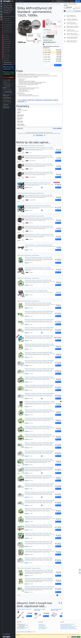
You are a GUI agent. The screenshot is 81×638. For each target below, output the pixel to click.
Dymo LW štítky (7, 53)
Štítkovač (8, 77)
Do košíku (29, 616)
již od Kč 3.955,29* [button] (58, 452)
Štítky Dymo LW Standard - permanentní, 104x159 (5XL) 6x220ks (38, 558)
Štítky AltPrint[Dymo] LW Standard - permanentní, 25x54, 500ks (38, 164)
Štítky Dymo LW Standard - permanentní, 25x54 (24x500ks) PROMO (39, 327)
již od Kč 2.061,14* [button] (58, 370)
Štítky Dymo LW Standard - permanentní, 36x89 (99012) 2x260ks (38, 410)
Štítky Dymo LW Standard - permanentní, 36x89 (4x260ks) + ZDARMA (39, 401)
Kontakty (27, 627)
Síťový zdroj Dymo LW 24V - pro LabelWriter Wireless (36, 290)
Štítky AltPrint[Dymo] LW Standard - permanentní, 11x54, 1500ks (39, 147)
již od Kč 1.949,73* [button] (58, 485)
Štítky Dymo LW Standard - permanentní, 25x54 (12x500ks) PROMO (39, 319)
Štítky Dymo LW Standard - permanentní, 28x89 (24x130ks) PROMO (39, 368)
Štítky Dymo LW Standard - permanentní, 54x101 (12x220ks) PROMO (39, 492)
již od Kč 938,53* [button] (58, 526)
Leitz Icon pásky (7, 56)
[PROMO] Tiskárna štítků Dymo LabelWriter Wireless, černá (37, 182)
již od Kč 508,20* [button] (58, 534)
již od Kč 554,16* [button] (58, 419)
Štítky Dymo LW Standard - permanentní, (28, 255)
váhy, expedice (6, 58)
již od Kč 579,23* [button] (58, 518)
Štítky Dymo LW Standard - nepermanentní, (29, 568)
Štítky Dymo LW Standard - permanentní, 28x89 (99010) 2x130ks (38, 352)
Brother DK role (7, 39)
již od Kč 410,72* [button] (58, 477)
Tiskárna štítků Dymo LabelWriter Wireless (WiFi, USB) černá (38, 205)
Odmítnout (74, 636)
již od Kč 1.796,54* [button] (58, 320)
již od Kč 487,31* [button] (58, 411)
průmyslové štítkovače (8, 28)
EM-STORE (25, 631)
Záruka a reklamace (42, 628)
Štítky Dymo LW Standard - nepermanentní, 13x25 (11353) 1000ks (39, 570)
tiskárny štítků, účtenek (8, 31)
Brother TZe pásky (7, 43)
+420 (7, 633)
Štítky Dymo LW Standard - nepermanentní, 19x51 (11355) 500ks (38, 578)
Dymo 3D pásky (7, 45)
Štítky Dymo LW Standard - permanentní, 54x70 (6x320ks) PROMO (39, 442)
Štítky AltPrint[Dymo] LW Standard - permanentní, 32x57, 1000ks (39, 172)
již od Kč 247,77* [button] (58, 281)
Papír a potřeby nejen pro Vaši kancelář (67, 624)
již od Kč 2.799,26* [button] (58, 468)
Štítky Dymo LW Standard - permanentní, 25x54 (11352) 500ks (38, 303)
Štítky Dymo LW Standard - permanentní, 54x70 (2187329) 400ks (38, 459)
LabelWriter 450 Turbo (38, 100)
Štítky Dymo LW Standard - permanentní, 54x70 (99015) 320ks (38, 434)
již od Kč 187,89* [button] (58, 571)
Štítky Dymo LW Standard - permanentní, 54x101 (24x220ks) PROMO (39, 500)
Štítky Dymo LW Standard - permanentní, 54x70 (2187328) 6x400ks (39, 467)
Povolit (79, 636)
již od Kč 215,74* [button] (58, 304)
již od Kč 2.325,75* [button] (58, 386)
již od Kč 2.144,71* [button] (58, 542)
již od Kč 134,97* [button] (58, 345)
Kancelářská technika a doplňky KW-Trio (67, 627)
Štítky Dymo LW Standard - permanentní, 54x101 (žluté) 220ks (38, 508)
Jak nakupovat (41, 624)
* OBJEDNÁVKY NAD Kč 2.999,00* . (8, 68)
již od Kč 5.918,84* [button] (58, 501)
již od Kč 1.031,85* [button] (58, 312)
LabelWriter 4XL (55, 100)
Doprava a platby (42, 626)
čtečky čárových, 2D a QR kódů (9, 16)
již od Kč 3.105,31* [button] (58, 329)
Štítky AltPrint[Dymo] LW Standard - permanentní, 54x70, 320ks (38, 218)
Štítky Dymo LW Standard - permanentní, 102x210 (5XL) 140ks (38, 533)
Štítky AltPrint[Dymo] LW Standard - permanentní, (31, 145)
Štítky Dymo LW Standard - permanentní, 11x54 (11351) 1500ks (38, 257)
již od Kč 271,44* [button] (58, 378)
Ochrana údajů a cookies (43, 627)
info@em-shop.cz (7, 635)
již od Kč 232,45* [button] (58, 579)
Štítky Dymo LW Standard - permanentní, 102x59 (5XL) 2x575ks (38, 525)
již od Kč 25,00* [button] (58, 246)
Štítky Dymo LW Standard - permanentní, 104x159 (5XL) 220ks (38, 549)
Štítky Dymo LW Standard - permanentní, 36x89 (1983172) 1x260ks (39, 377)
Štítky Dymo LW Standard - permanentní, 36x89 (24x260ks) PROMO (39, 393)
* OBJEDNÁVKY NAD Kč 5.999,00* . (8, 73)
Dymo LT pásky (6, 51)
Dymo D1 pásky (7, 47)
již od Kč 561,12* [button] (58, 460)
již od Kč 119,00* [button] (58, 219)
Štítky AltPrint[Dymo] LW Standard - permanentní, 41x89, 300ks (38, 195)
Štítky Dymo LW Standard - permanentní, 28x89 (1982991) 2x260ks (39, 336)
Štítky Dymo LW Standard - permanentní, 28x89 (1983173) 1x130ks (39, 344)
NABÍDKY (20, 128)
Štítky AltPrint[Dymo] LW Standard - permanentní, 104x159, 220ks (39, 234)
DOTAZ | (57, 128)
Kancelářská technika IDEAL (72, 628)
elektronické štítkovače (8, 24)
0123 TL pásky (6, 35)
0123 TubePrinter (7, 37)
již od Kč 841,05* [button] (58, 258)
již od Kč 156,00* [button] (58, 173)
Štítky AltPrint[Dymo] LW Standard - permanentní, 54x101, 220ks (39, 226)
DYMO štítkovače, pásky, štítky (65, 625)
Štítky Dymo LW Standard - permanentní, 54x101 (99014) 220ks (38, 475)
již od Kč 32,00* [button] (58, 157)
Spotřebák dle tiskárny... (8, 3)
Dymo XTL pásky (7, 55)
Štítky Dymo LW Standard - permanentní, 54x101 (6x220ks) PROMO (39, 484)
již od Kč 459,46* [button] (58, 427)
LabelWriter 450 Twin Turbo (47, 100)
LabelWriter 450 (24, 100)
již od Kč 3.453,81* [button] (58, 493)
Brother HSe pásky (7, 41)
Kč (52, 1)
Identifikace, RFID (63, 628)
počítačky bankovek (7, 20)
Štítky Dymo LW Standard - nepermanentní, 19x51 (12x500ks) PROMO (40, 586)
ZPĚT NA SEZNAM (39, 135)
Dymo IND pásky (7, 49)
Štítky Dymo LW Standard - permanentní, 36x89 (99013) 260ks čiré (39, 418)
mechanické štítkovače (8, 26)
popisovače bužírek (7, 30)
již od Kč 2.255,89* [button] (58, 444)
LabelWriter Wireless (21, 101)
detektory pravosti (7, 18)
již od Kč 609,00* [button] (58, 403)
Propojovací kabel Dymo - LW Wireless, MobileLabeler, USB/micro (39, 245)
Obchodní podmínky (42, 625)
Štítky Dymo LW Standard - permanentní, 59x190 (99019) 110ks (38, 516)
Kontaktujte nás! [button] (77, 8)
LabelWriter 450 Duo (31, 100)
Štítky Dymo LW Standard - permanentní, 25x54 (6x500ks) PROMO (39, 311)
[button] (50, 31)
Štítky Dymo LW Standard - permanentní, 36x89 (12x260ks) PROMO (39, 385)
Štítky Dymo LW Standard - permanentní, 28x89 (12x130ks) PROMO (39, 360)
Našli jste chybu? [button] (32, 631)
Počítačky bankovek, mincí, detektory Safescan (68, 626)
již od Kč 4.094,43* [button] (58, 394)
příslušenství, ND (7, 60)
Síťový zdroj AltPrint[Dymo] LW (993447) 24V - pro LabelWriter (38, 268)
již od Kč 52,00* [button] (58, 165)
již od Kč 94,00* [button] (58, 196)
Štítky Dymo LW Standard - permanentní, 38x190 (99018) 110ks (38, 426)
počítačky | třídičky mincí (8, 22)
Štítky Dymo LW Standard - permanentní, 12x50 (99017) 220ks (38, 280)
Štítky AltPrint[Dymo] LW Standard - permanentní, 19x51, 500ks (38, 155)
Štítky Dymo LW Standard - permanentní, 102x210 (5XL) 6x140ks (38, 541)
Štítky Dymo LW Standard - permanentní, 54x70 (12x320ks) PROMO (39, 451)
